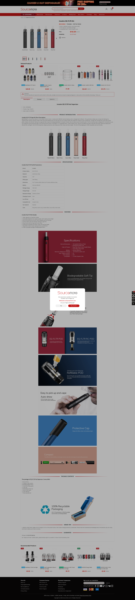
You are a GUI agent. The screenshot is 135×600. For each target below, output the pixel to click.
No (61, 306)
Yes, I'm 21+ (74, 306)
